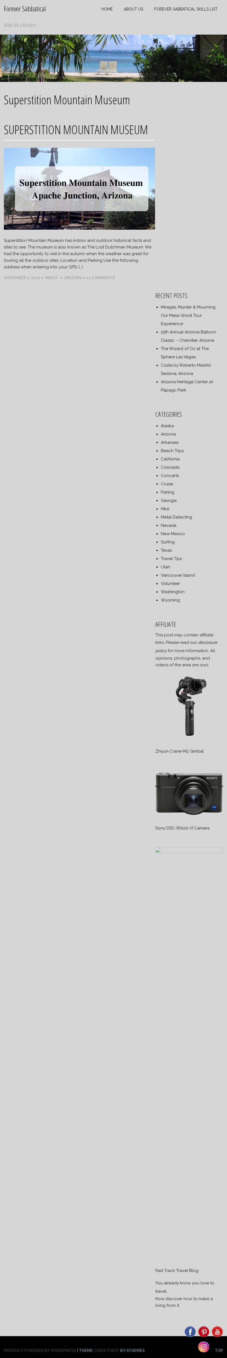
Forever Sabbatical (25, 9)
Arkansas (170, 442)
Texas (166, 550)
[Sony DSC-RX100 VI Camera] (189, 815)
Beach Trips (172, 450)
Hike (165, 508)
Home (107, 9)
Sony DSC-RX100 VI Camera (182, 828)
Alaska (167, 425)
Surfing (168, 542)
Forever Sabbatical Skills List (186, 9)
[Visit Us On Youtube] (217, 1336)
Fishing (167, 492)
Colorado (170, 467)
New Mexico (173, 533)
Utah (165, 566)
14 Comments (100, 278)
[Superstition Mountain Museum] (79, 228)
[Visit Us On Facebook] (190, 1336)
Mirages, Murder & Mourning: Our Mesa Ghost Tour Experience (188, 315)
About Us (133, 9)
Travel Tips (171, 558)
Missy (51, 277)
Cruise (167, 483)
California (170, 459)
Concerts (170, 475)
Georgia (169, 500)
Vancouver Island (178, 575)
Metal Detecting (176, 517)
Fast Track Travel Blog (176, 1270)
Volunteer (170, 583)
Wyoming (170, 600)
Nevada (168, 525)
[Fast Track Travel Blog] (189, 851)
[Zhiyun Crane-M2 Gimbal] (189, 738)
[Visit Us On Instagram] (203, 1351)
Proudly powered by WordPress (40, 1350)
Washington (173, 591)
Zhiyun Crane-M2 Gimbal (179, 751)
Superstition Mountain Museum (76, 129)
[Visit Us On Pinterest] (203, 1336)
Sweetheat (107, 1350)
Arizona (73, 278)
